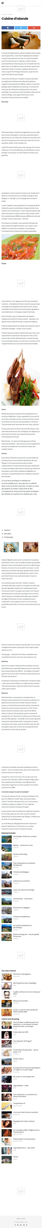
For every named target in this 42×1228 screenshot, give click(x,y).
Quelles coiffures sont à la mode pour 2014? (26, 993)
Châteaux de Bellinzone (21, 917)
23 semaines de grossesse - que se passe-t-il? (25, 1051)
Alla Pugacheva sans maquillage (24, 983)
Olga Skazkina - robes (21, 1086)
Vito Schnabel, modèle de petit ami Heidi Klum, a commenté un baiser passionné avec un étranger (25, 1024)
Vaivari (15, 1157)
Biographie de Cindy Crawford (23, 1121)
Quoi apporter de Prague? (22, 1041)
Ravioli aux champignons (22, 974)
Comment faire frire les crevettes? (25, 1112)
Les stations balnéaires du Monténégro (22, 926)
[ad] (21, 406)
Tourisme (4, 14)
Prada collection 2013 (20, 1032)
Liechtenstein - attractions (22, 899)
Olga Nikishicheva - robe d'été (24, 1148)
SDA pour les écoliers (20, 1001)
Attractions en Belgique (21, 908)
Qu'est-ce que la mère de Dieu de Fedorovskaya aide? (25, 1011)
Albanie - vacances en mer (23, 845)
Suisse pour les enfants (21, 881)
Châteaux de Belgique (21, 872)
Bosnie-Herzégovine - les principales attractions (26, 935)
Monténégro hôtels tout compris (24, 836)
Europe (10, 14)
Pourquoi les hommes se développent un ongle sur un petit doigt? (26, 1069)
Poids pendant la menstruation (24, 1139)
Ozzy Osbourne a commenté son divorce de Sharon (25, 1095)
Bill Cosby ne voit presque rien (23, 1077)
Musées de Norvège (20, 854)
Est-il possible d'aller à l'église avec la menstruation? (26, 1131)
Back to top (21, 1218)
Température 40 (19, 1103)
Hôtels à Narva (18, 1059)
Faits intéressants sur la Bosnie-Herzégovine (24, 864)
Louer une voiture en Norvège (23, 890)
